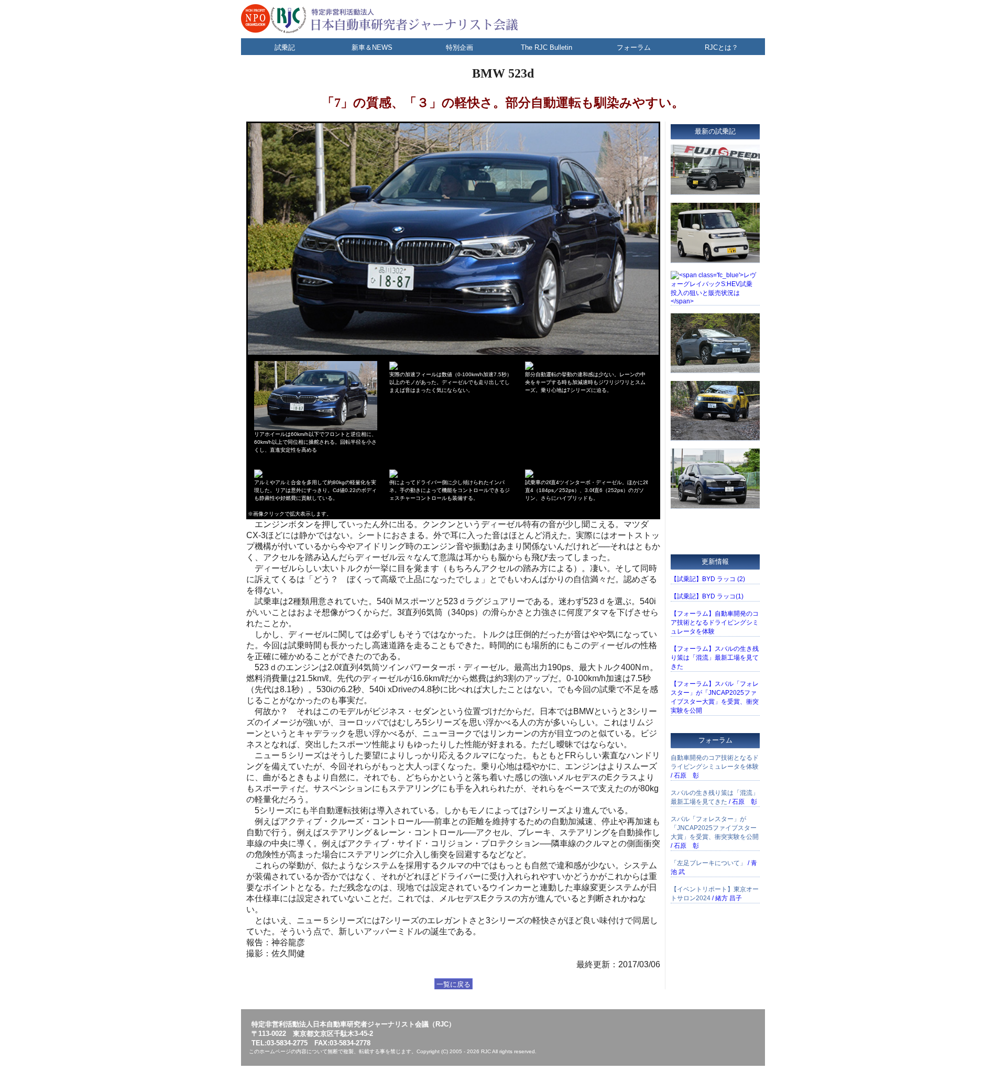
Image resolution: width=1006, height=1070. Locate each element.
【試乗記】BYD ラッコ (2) (708, 579)
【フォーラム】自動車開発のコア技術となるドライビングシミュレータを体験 (715, 622)
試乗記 (285, 47)
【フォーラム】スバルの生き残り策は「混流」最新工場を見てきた (715, 657)
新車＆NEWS (372, 47)
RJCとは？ (721, 47)
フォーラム (634, 47)
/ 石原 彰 (715, 766)
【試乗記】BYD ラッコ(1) (707, 596)
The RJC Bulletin (546, 47)
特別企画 (459, 47)
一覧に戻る (453, 984)
